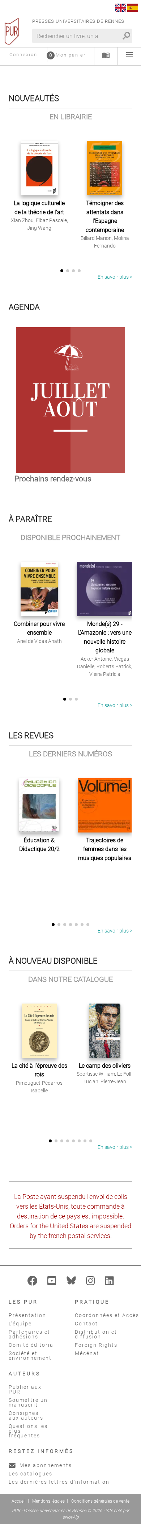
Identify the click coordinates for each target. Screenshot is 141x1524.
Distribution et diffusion (96, 1334)
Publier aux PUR (25, 1389)
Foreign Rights (96, 1345)
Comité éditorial (32, 1345)
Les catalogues (30, 1474)
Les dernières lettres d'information (59, 1482)
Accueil (19, 1501)
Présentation (27, 1315)
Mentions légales (48, 1501)
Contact (86, 1323)
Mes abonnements (45, 1465)
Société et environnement (30, 1355)
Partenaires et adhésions (29, 1334)
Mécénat (87, 1353)
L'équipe (20, 1323)
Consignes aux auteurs (26, 1415)
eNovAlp (71, 1517)
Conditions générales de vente (100, 1501)
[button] (61, 270)
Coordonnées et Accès (107, 1315)
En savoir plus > (115, 277)
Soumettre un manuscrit (28, 1402)
